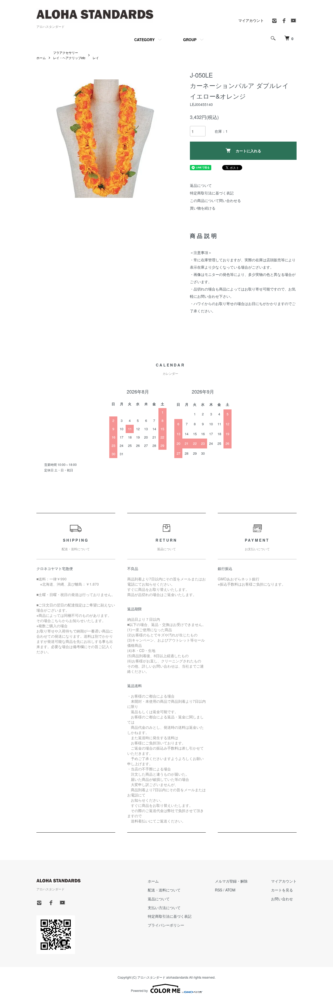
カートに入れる (248, 150)
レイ (96, 57)
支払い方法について (164, 907)
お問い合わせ (282, 898)
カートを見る (282, 889)
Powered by (139, 990)
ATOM (230, 889)
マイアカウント (251, 20)
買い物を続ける (202, 208)
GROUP (189, 39)
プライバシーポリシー (166, 925)
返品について (201, 185)
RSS (218, 889)
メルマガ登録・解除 (231, 881)
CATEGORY (144, 39)
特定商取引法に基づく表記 (212, 192)
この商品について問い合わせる (215, 200)
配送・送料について (164, 889)
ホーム (41, 57)
